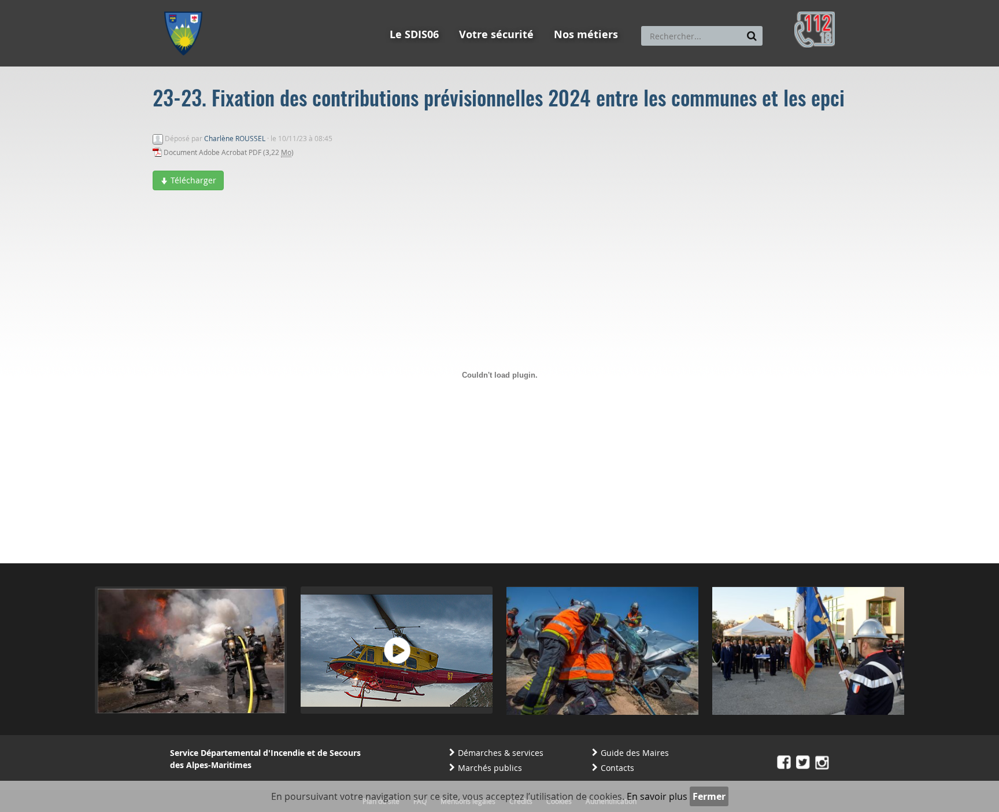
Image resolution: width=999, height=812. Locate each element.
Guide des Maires (635, 752)
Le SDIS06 (414, 34)
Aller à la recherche (320, 5)
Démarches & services (500, 752)
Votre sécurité (496, 34)
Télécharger (192, 180)
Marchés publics (490, 767)
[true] (752, 36)
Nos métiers (586, 34)
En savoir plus (657, 796)
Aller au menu (186, 5)
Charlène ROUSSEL (234, 138)
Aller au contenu (249, 5)
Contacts (617, 767)
